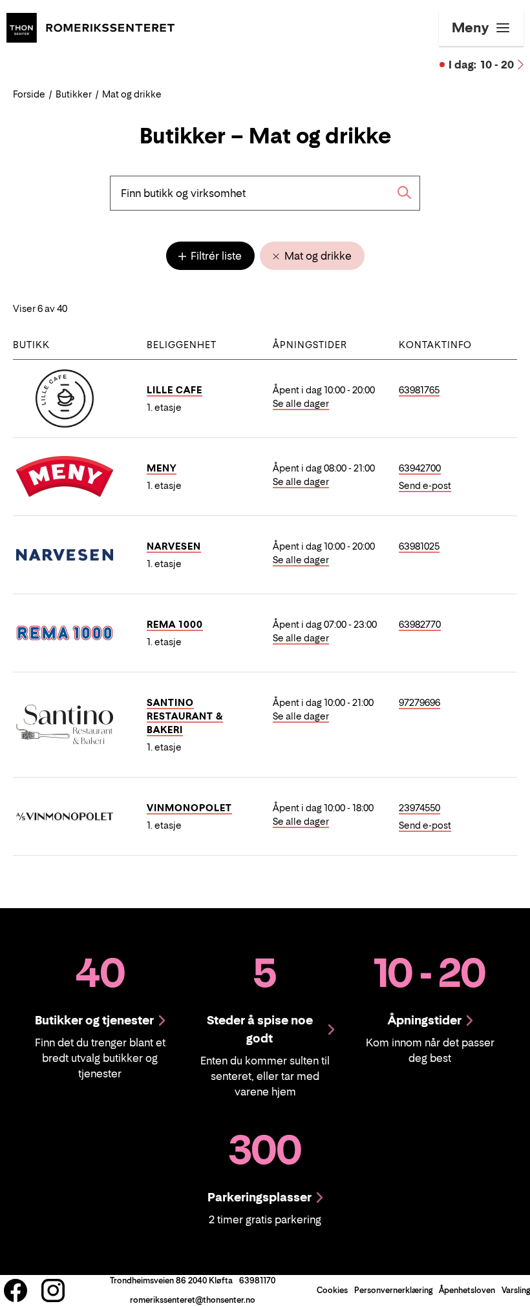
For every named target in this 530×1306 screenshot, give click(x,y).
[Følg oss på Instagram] (53, 1290)
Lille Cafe (174, 389)
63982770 (420, 624)
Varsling (516, 1290)
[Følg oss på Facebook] (15, 1290)
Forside (29, 93)
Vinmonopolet (189, 807)
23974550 (419, 807)
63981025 (419, 546)
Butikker (74, 93)
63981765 (419, 389)
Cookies (332, 1290)
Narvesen (174, 546)
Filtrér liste (215, 255)
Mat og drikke (317, 255)
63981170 (257, 1280)
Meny (161, 467)
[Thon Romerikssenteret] (90, 26)
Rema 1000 (175, 624)
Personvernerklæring (393, 1290)
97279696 (419, 702)
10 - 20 (481, 64)
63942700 (420, 467)
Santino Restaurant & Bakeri (185, 716)
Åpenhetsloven (467, 1290)
